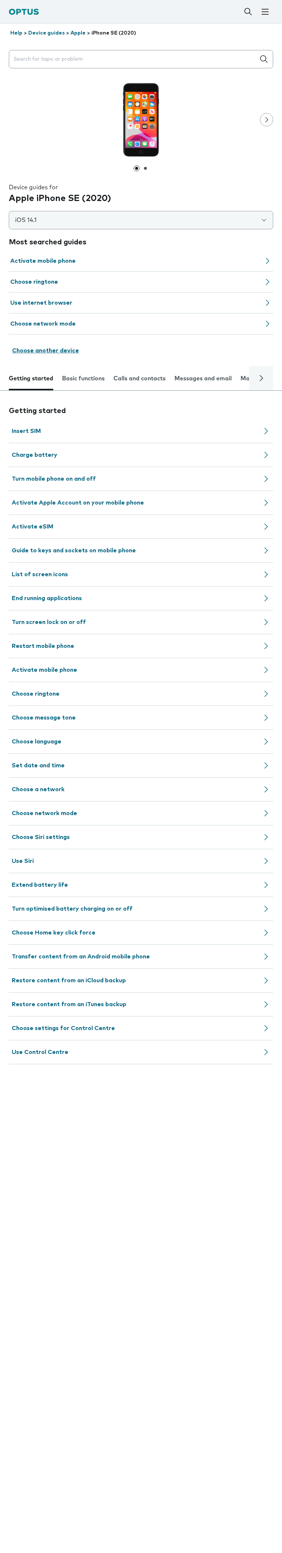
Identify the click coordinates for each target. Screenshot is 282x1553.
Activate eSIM (32, 527)
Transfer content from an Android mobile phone (81, 957)
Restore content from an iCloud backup (69, 980)
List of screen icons (40, 574)
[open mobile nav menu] (265, 12)
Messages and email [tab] (203, 378)
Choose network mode (43, 324)
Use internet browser (41, 303)
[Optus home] (24, 11)
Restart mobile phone (43, 646)
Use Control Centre (40, 1052)
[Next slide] (266, 119)
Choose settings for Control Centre (63, 1028)
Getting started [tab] (31, 378)
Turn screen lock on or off (49, 622)
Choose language (36, 742)
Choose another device (45, 351)
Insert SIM (26, 431)
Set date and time (38, 765)
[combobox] (134, 59)
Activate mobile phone (43, 261)
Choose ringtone (34, 282)
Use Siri (23, 861)
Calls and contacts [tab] (139, 378)
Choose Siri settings (41, 837)
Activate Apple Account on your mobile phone (78, 503)
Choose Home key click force (53, 933)
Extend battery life (40, 885)
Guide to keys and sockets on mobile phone (74, 550)
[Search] (248, 12)
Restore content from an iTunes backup (69, 1004)
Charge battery (34, 455)
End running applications (47, 598)
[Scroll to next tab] (261, 378)
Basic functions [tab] (83, 378)
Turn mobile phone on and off (54, 479)
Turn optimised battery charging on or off (72, 909)
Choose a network (38, 789)
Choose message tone (44, 718)
